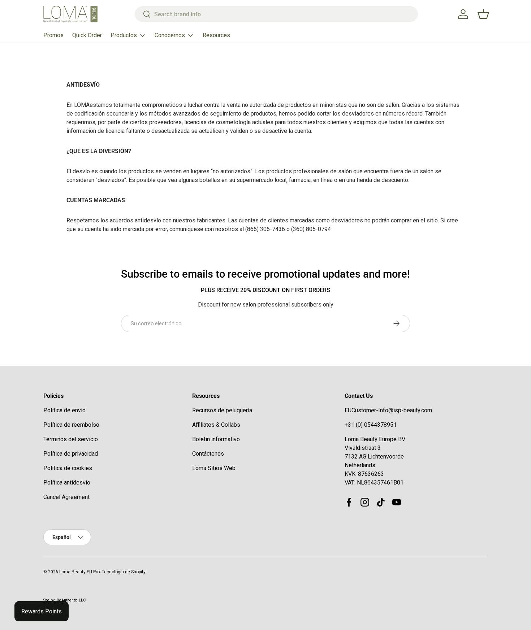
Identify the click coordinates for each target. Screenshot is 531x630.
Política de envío (64, 410)
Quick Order (87, 35)
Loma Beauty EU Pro (79, 571)
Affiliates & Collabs (216, 424)
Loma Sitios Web (214, 468)
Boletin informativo (216, 439)
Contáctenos (208, 453)
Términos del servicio (70, 439)
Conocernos (170, 35)
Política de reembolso (71, 424)
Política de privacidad (70, 453)
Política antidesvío (66, 482)
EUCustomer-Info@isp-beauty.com (388, 410)
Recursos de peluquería (222, 410)
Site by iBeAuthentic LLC (64, 600)
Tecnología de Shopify (124, 571)
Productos (124, 35)
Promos (53, 35)
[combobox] (276, 14)
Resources (216, 35)
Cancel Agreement (66, 497)
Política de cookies (67, 468)
